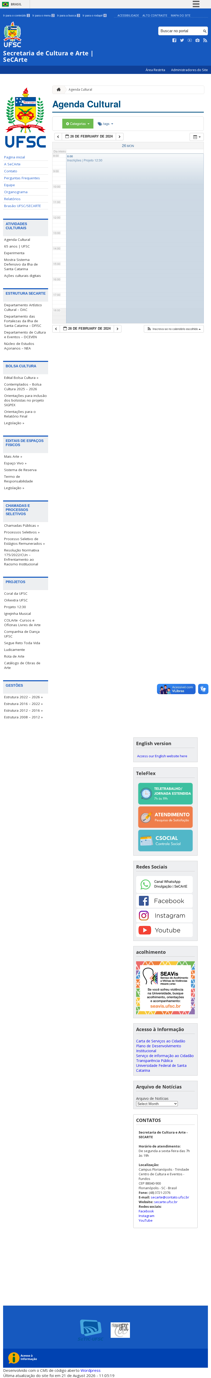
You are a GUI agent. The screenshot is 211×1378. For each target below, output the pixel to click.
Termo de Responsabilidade (18, 478)
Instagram (146, 1215)
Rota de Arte (14, 656)
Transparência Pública (154, 1060)
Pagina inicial (14, 157)
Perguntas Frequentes (22, 178)
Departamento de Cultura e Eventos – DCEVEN (25, 334)
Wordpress (91, 1370)
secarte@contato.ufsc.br (170, 1197)
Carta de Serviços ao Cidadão (160, 1041)
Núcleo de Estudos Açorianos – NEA (19, 346)
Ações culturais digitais (22, 275)
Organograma (16, 192)
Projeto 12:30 (15, 607)
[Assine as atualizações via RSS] (205, 40)
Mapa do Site (180, 15)
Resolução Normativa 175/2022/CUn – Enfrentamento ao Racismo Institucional (21, 557)
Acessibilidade (128, 15)
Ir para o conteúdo (16, 15)
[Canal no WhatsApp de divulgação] (164, 891)
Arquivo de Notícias (152, 1098)
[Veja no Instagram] (198, 40)
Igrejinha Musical (17, 613)
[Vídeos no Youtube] (190, 40)
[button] (173, 328)
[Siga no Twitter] (182, 40)
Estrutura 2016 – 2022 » (23, 703)
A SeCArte (12, 164)
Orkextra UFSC (16, 600)
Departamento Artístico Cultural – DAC (23, 307)
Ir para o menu (43, 15)
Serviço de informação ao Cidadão (165, 1055)
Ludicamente (14, 649)
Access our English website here (162, 756)
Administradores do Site (189, 70)
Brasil (16, 4)
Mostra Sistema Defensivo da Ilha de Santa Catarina (21, 264)
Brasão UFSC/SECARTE (22, 205)
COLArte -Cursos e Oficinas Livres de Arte (22, 622)
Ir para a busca (68, 15)
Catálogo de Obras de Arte (22, 665)
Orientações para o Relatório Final (20, 414)
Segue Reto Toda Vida (22, 643)
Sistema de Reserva (20, 469)
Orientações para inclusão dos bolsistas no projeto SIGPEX (25, 400)
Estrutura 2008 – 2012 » (23, 717)
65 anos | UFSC (17, 246)
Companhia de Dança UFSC (22, 634)
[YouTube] (164, 935)
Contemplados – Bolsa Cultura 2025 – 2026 (22, 386)
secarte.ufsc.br (166, 1202)
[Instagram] (164, 920)
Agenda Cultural (17, 239)
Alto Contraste (155, 15)
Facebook (146, 1211)
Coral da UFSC (16, 593)
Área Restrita (156, 70)
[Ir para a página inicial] (57, 90)
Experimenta (14, 253)
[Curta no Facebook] (174, 40)
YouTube (146, 1220)
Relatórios (12, 199)
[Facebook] (164, 906)
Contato (10, 171)
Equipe (9, 185)
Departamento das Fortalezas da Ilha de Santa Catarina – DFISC (22, 321)
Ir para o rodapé (94, 15)
